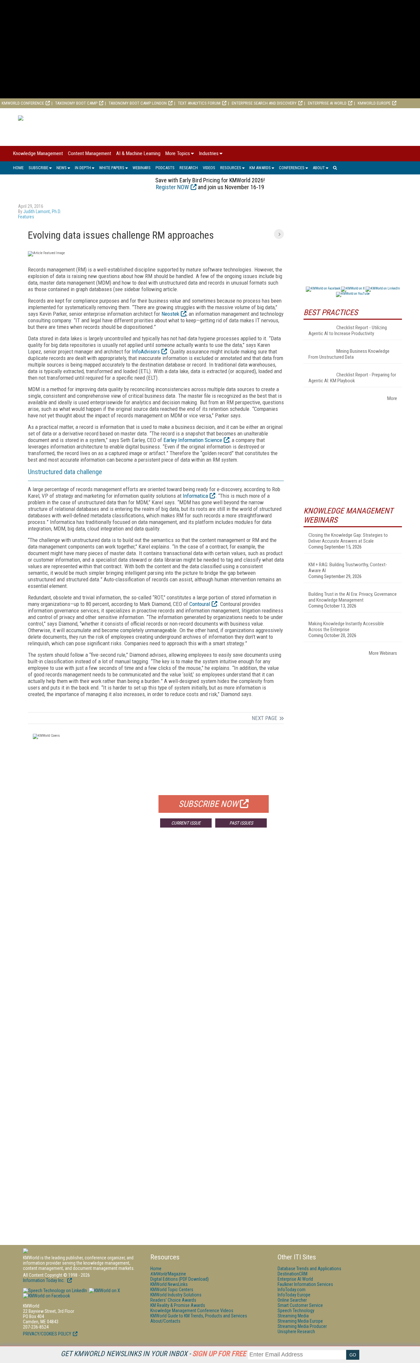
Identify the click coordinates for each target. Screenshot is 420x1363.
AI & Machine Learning (138, 153)
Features (26, 216)
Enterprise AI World (327, 103)
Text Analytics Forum (199, 103)
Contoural (199, 604)
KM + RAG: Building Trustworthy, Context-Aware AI (347, 567)
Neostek (170, 314)
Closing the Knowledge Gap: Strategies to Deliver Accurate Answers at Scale (348, 538)
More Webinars (383, 653)
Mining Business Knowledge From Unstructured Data (348, 354)
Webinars (142, 167)
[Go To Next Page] (279, 234)
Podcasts (165, 167)
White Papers (111, 167)
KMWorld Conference (23, 103)
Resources (230, 167)
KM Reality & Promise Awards (177, 1305)
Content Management (89, 153)
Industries (209, 153)
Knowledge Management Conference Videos (191, 1310)
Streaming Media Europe (300, 1321)
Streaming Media (293, 1315)
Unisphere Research (296, 1331)
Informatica (195, 495)
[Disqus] (156, 930)
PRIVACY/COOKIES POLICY (47, 1333)
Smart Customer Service (300, 1305)
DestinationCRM (292, 1273)
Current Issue (185, 823)
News (61, 167)
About (319, 167)
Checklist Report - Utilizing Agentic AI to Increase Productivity (347, 330)
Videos (209, 167)
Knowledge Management (38, 153)
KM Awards (260, 167)
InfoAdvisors (146, 351)
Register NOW (172, 187)
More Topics (177, 153)
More (392, 398)
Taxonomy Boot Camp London (138, 103)
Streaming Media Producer (302, 1326)
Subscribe (38, 167)
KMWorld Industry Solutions (175, 1294)
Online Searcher (292, 1300)
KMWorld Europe (374, 103)
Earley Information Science (192, 440)
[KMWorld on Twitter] (104, 1290)
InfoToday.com (291, 1289)
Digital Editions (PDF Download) (179, 1279)
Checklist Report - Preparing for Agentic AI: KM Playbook (352, 378)
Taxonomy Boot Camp (76, 103)
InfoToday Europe (294, 1294)
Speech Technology (296, 1310)
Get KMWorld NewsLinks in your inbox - (153, 1354)
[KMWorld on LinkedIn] (55, 1290)
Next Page (264, 718)
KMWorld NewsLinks (169, 1284)
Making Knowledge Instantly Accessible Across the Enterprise (346, 626)
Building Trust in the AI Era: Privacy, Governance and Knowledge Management (352, 597)
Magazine (168, 1273)
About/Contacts (165, 1321)
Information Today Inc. (44, 1280)
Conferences (291, 167)
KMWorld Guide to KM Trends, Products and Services (198, 1315)
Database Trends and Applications (309, 1268)
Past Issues (241, 823)
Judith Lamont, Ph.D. (42, 211)
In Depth (83, 167)
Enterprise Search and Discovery (264, 103)
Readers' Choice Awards (173, 1300)
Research (188, 167)
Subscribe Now (208, 804)
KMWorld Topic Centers (171, 1289)
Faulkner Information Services (305, 1284)
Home (18, 167)
